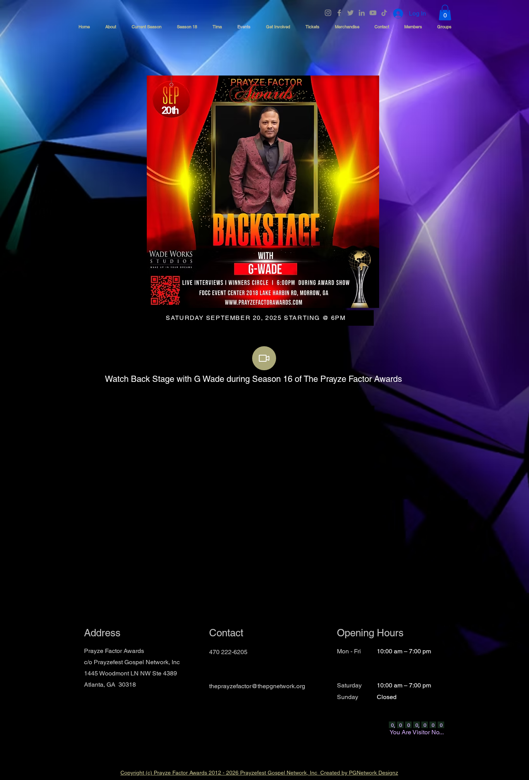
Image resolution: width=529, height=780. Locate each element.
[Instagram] (328, 13)
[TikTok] (384, 13)
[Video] (264, 358)
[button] (445, 13)
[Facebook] (339, 13)
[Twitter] (350, 13)
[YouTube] (373, 13)
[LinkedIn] (361, 13)
